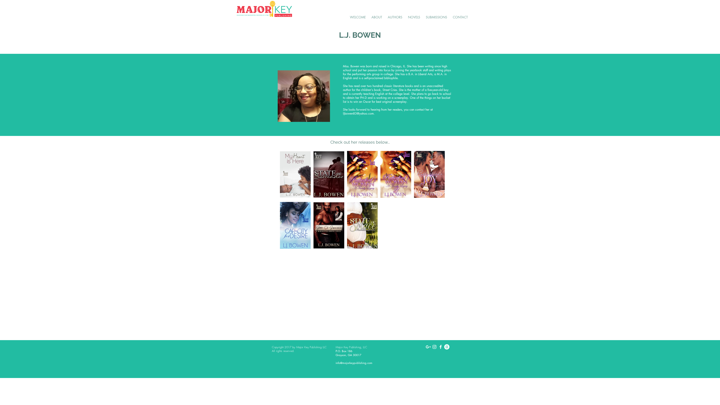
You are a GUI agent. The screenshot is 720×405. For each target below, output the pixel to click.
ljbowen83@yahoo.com (358, 114)
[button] (295, 174)
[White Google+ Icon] (428, 347)
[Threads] (446, 347)
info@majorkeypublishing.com (354, 363)
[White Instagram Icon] (434, 347)
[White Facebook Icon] (440, 347)
